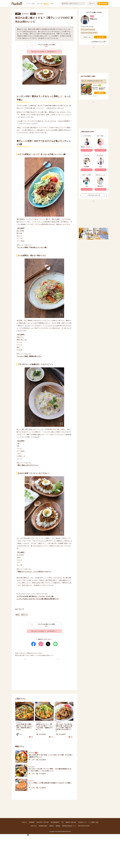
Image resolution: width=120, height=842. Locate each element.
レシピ (28, 3)
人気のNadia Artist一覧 (93, 195)
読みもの (46, 3)
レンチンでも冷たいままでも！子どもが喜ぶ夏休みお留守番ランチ (38, 599)
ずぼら (33, 3)
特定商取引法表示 (43, 826)
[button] (28, 835)
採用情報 (58, 826)
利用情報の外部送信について (69, 826)
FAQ (62, 822)
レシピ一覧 (100, 37)
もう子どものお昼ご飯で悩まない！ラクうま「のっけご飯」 (36, 596)
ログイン (93, 3)
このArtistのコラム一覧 (98, 41)
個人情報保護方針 (55, 822)
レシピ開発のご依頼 (93, 822)
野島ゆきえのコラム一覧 (34, 653)
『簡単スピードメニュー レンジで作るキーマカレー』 (34, 571)
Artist (52, 3)
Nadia (16, 653)
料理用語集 (31, 822)
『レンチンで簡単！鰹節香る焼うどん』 (29, 356)
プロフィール (87, 37)
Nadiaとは (24, 822)
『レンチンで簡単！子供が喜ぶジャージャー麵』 (32, 247)
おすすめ (39, 3)
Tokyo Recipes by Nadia (84, 825)
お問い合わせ (33, 826)
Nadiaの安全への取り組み (42, 822)
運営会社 (51, 826)
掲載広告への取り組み (71, 822)
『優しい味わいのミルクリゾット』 (28, 465)
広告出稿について (82, 822)
